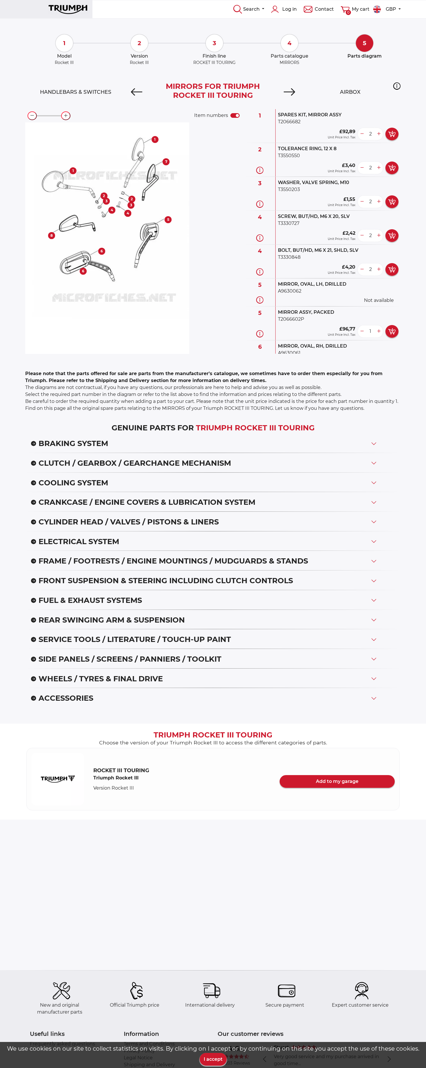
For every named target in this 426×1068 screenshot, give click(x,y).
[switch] (235, 115)
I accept (213, 1059)
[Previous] (136, 92)
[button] (397, 86)
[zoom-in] (65, 115)
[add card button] (391, 134)
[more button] (378, 134)
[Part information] (259, 170)
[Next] (289, 92)
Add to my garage (337, 781)
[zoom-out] (32, 115)
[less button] (362, 134)
